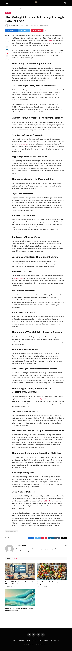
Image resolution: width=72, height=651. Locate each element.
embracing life (19, 278)
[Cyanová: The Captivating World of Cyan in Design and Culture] (20, 597)
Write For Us (31, 640)
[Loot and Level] (36, 3)
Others (8, 12)
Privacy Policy (44, 640)
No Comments (35, 25)
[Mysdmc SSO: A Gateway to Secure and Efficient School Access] (20, 571)
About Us (22, 640)
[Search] (65, 3)
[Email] (7, 58)
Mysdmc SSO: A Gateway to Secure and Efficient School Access (19, 583)
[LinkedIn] (7, 49)
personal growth (40, 399)
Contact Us (55, 640)
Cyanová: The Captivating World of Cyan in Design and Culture (19, 609)
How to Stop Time (46, 501)
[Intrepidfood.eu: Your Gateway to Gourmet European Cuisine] (52, 571)
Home (6, 8)
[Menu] (7, 3)
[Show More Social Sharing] (45, 30)
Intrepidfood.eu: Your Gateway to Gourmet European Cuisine (52, 583)
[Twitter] (7, 44)
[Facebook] (7, 40)
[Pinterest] (7, 53)
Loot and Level (14, 25)
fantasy (49, 40)
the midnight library (11, 531)
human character (21, 144)
